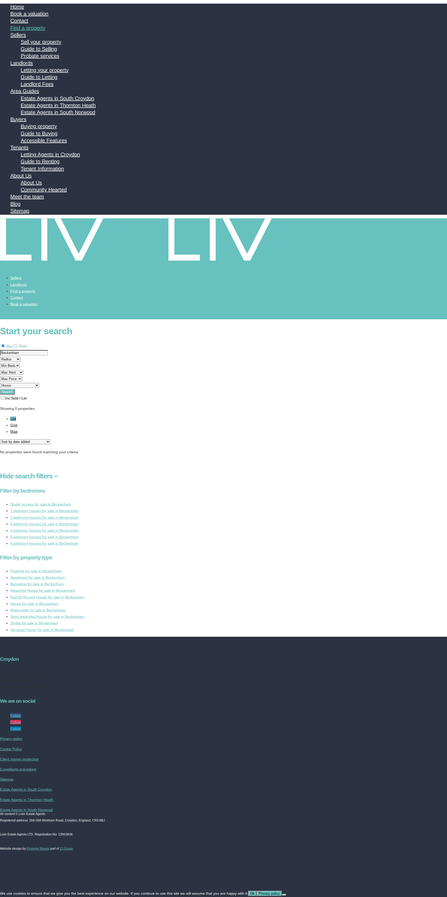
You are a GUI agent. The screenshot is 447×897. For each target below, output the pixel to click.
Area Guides (24, 91)
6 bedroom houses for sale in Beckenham (44, 543)
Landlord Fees (37, 84)
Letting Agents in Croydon (50, 154)
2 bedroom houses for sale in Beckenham (44, 517)
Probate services (40, 56)
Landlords (21, 63)
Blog (15, 204)
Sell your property (41, 42)
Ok (252, 893)
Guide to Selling (39, 49)
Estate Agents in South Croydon (57, 98)
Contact (19, 21)
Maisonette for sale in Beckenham (38, 610)
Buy (9, 346)
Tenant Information (42, 169)
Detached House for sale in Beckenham (42, 590)
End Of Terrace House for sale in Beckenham (47, 597)
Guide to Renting (40, 161)
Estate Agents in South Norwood (58, 112)
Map (14, 431)
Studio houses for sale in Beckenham (40, 504)
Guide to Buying (39, 133)
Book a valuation (29, 14)
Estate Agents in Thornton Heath (58, 105)
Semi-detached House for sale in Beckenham (47, 616)
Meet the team (27, 196)
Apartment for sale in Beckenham (37, 577)
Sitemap (19, 211)
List (13, 419)
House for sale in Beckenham (34, 604)
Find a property (27, 28)
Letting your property (45, 70)
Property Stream (38, 848)
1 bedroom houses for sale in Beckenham (44, 511)
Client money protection (19, 759)
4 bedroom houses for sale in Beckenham (44, 530)
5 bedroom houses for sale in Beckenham (44, 537)
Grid (13, 425)
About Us (21, 176)
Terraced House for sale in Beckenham (42, 630)
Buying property (39, 126)
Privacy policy (11, 739)
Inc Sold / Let (16, 398)
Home (17, 7)
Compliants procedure (18, 769)
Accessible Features (44, 140)
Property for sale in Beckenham (36, 571)
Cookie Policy (11, 749)
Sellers (18, 35)
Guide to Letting (39, 77)
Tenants (19, 147)
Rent (22, 346)
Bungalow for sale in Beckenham (37, 584)
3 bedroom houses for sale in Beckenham (44, 524)
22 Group (66, 848)
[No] (284, 894)
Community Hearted (44, 189)
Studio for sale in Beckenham (34, 623)
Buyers (18, 119)
